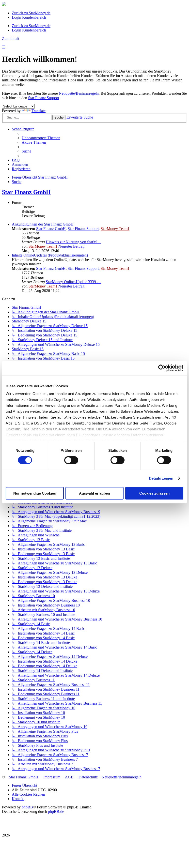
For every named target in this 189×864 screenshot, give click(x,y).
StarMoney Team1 (115, 229)
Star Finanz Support (43, 98)
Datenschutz (88, 777)
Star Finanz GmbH (26, 192)
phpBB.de (56, 811)
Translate (39, 111)
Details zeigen (161, 478)
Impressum (51, 777)
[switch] (71, 460)
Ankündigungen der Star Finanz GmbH (43, 224)
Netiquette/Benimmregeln (79, 93)
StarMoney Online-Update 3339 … (73, 282)
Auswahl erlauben (94, 493)
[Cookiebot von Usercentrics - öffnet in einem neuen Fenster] (161, 368)
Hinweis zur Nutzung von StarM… (73, 242)
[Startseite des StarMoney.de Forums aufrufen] (4, 4)
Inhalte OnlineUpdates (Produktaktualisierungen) (50, 255)
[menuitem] (41, 138)
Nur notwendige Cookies (34, 493)
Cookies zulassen (154, 493)
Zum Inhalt (10, 38)
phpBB (27, 807)
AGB (69, 777)
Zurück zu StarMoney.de (31, 13)
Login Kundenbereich (29, 17)
